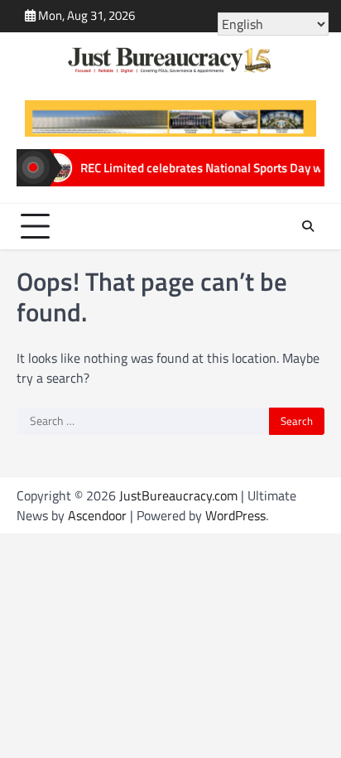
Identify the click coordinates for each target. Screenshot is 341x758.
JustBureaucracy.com (178, 495)
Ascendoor (97, 515)
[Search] (307, 226)
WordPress (235, 515)
